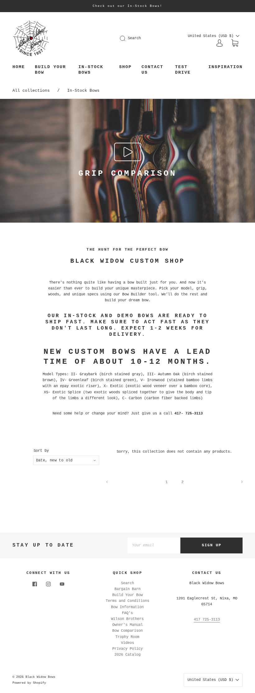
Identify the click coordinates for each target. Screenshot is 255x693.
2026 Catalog (127, 655)
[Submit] (126, 38)
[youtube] (62, 584)
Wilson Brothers (127, 619)
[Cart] (235, 43)
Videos (127, 643)
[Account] (219, 43)
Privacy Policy (127, 649)
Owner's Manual (127, 625)
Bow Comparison (127, 631)
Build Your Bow (50, 69)
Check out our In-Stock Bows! (127, 6)
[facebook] (34, 584)
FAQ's (127, 613)
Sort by (41, 451)
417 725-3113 (207, 619)
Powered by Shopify (29, 683)
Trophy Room (127, 637)
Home (18, 66)
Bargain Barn (127, 589)
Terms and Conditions (127, 601)
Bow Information (127, 607)
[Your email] (154, 545)
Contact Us (152, 69)
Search (134, 38)
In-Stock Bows (90, 69)
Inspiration (225, 66)
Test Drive (183, 69)
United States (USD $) (212, 36)
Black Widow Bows (40, 677)
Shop (125, 66)
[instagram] (48, 584)
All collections (31, 90)
